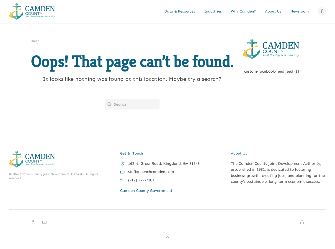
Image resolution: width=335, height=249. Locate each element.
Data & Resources (179, 11)
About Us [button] (273, 11)
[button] (167, 237)
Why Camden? (243, 11)
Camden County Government (146, 190)
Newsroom (299, 11)
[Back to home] (32, 11)
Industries (213, 11)
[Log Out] (302, 221)
